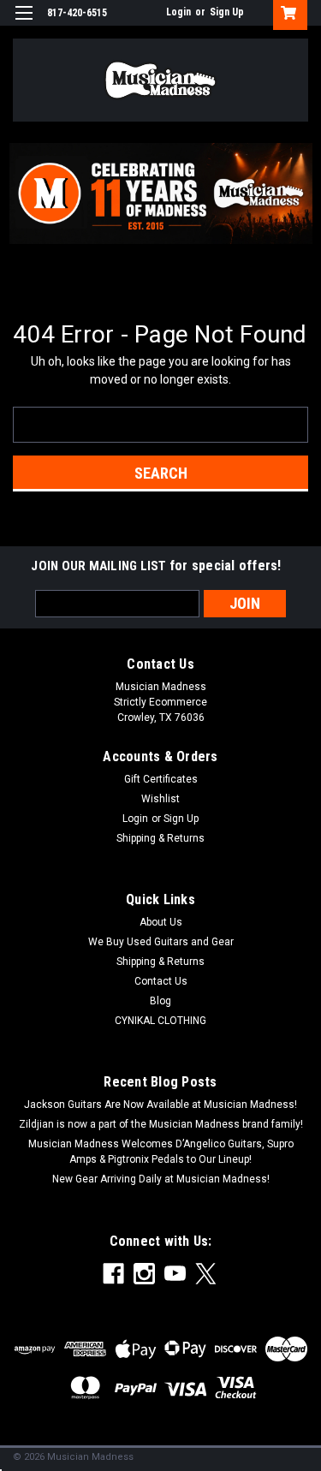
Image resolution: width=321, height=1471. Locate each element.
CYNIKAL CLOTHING (160, 1021)
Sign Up (227, 12)
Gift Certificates (161, 779)
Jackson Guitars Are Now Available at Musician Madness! (160, 1105)
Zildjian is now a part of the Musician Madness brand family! (161, 1124)
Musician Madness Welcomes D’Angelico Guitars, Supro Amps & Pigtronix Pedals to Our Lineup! (161, 1151)
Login (178, 12)
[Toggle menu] (23, 23)
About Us (161, 922)
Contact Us (160, 981)
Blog (160, 1001)
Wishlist (160, 799)
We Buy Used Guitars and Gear (161, 942)
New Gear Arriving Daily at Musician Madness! (161, 1179)
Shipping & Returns (160, 838)
